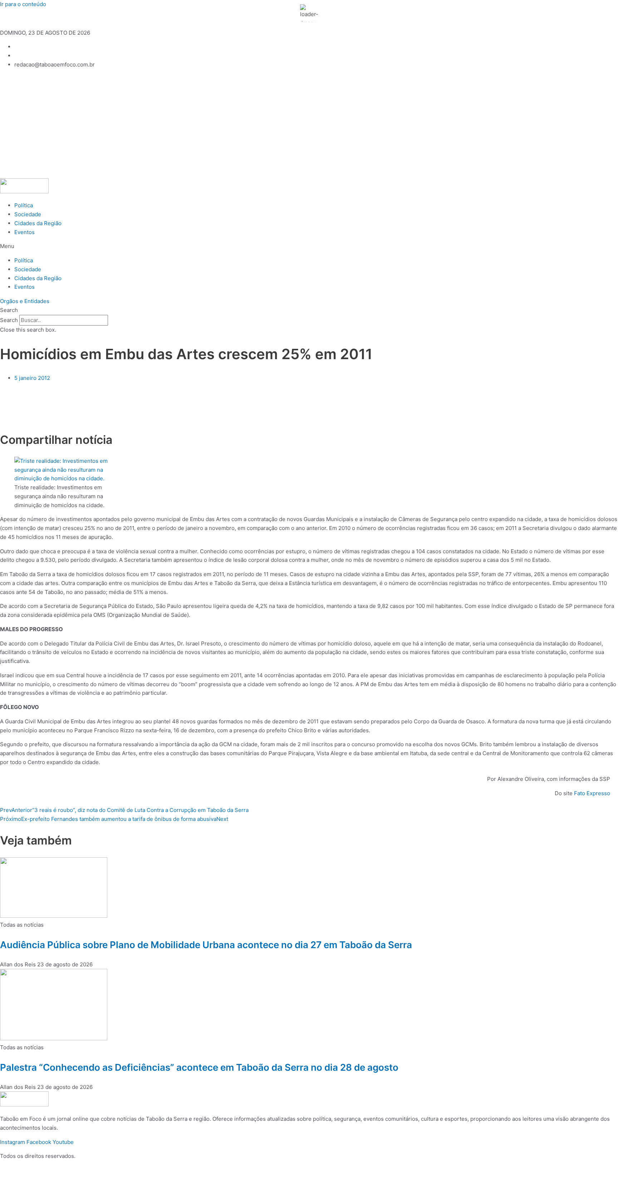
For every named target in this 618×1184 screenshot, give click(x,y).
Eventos (24, 232)
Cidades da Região (38, 223)
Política (23, 205)
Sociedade (27, 214)
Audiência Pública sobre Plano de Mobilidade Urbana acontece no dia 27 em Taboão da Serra (206, 944)
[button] (309, 246)
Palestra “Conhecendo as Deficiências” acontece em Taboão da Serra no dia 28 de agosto (199, 1067)
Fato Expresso (592, 793)
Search (9, 320)
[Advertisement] (309, 125)
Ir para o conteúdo (23, 4)
